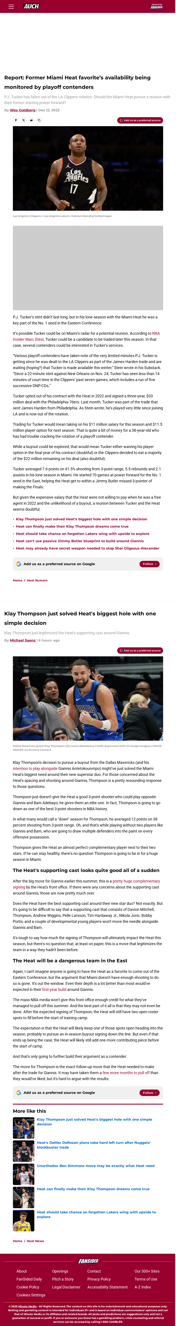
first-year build (54, 989)
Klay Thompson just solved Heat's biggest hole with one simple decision (81, 519)
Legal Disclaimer (66, 1287)
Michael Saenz (23, 640)
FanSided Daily (29, 1279)
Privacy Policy (99, 1279)
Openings (60, 1271)
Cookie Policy (28, 1287)
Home (17, 580)
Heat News (35, 1241)
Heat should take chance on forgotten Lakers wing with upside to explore (82, 534)
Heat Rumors (37, 580)
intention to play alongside (35, 768)
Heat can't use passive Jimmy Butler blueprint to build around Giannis (80, 541)
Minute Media (27, 1306)
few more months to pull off (126, 1072)
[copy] (39, 120)
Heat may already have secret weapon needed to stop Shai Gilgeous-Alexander (87, 548)
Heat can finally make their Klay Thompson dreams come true (72, 526)
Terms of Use (146, 1279)
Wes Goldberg (22, 110)
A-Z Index (143, 1287)
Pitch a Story (63, 1279)
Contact (94, 1271)
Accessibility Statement (107, 1287)
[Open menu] (11, 6)
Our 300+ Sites (147, 1271)
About (22, 1271)
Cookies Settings (31, 1295)
